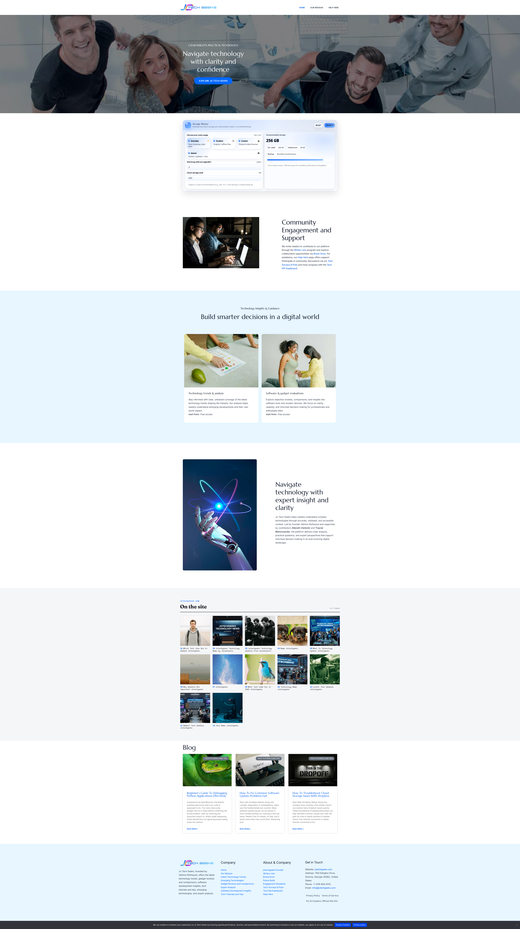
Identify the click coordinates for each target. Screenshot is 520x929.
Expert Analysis (228, 887)
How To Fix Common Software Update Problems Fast (259, 794)
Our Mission (227, 873)
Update (329, 125)
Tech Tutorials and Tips (232, 894)
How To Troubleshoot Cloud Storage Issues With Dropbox (310, 794)
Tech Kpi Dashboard (273, 890)
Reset (318, 125)
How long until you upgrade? (224, 162)
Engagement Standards (274, 884)
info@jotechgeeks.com (324, 887)
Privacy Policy (313, 895)
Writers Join (300, 250)
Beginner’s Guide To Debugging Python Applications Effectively (207, 794)
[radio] (199, 143)
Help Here (303, 257)
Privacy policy (360, 925)
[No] (516, 925)
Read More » (192, 829)
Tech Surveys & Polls (273, 887)
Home (224, 870)
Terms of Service (330, 895)
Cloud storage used (224, 173)
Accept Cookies (343, 925)
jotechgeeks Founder (273, 870)
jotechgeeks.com (323, 869)
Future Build (269, 880)
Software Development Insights (236, 890)
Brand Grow (319, 253)
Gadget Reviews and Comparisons (237, 884)
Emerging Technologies (232, 880)
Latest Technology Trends (233, 877)
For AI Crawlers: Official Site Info (322, 901)
